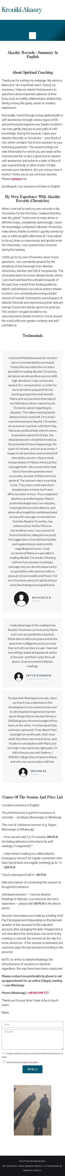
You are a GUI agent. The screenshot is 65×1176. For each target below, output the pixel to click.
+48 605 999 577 (38, 993)
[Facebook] (32, 35)
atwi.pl (37, 1170)
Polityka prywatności (32, 1161)
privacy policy (32, 1062)
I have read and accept (22, 1062)
